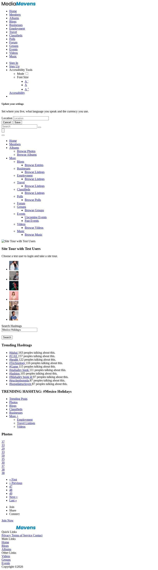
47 (10, 486)
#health (14, 359)
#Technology (17, 363)
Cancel (7, 122)
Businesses (16, 412)
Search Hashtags (12, 326)
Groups (6, 559)
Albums (6, 549)
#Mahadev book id (21, 377)
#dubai (13, 352)
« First (13, 479)
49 (10, 493)
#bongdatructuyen (20, 384)
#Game (14, 366)
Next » (13, 497)
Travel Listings (26, 423)
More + (13, 416)
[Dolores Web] (13, 305)
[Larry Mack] (13, 275)
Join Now (7, 520)
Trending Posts (18, 398)
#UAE (13, 356)
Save (17, 122)
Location (7, 118)
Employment (25, 419)
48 (10, 490)
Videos (21, 426)
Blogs (12, 405)
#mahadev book (19, 370)
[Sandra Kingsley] (13, 295)
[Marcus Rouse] (13, 285)
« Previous (15, 483)
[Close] (3, 135)
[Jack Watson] (13, 315)
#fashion (14, 373)
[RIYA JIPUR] (13, 265)
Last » (13, 500)
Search (7, 337)
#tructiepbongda (19, 380)
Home (5, 542)
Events (6, 563)
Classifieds (15, 409)
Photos (13, 402)
